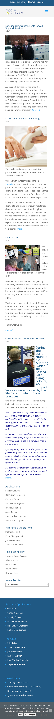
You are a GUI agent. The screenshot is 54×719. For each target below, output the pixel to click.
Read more (30, 715)
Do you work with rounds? (19, 691)
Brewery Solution (13, 507)
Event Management (14, 536)
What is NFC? (11, 564)
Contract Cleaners (13, 499)
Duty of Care (12, 237)
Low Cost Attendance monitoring (22, 118)
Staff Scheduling (12, 532)
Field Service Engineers (15, 503)
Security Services (12, 490)
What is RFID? (11, 560)
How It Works (11, 568)
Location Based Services (16, 556)
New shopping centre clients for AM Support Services (24, 27)
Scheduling (12, 643)
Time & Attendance (14, 544)
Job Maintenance (12, 540)
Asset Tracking (12, 512)
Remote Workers (15, 655)
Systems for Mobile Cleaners (20, 695)
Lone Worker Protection (16, 516)
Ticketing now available (17, 682)
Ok (20, 715)
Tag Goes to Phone (16, 664)
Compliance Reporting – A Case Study (24, 686)
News (8, 30)
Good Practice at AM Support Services (24, 338)
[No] (50, 710)
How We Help (11, 573)
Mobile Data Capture (14, 520)
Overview (11, 608)
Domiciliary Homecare (15, 495)
